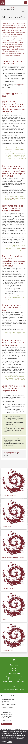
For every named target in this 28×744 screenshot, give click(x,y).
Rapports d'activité (6, 706)
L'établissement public (7, 698)
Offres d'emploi (5, 702)
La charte (4, 709)
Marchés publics (5, 701)
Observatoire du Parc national (14, 690)
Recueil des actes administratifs (9, 704)
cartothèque (20, 84)
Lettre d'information (14, 673)
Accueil (2, 8)
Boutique (20, 681)
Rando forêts (7, 681)
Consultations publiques (7, 707)
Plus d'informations (18, 738)
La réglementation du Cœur (8, 699)
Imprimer (17, 12)
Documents (14, 665)
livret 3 (11, 149)
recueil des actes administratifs (13, 160)
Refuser (9, 741)
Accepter (3, 741)
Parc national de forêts (11, 8)
